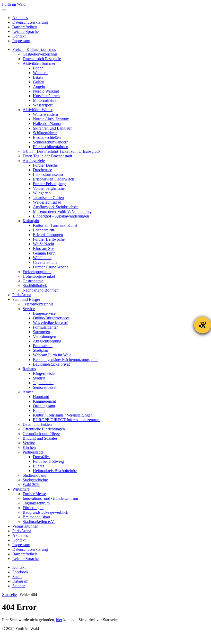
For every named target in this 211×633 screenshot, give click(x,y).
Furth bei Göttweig (48, 461)
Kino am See (43, 248)
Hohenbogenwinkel (39, 276)
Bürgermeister (44, 373)
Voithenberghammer (49, 188)
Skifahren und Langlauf (52, 128)
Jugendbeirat (43, 383)
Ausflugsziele (34, 160)
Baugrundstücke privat (51, 364)
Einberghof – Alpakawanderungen (61, 216)
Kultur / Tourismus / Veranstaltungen (63, 415)
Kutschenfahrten (46, 96)
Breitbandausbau (36, 517)
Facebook (20, 572)
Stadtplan (40, 350)
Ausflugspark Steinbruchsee (55, 207)
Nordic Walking (46, 91)
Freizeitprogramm (37, 271)
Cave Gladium (45, 262)
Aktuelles (20, 17)
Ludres (38, 466)
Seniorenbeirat (44, 387)
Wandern (40, 72)
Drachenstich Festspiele (42, 59)
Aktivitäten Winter (37, 109)
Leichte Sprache (25, 31)
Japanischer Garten (48, 197)
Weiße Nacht (43, 244)
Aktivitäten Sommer (39, 63)
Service (29, 308)
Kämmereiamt (44, 401)
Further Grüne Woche (50, 267)
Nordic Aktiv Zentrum (51, 119)
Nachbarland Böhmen (40, 290)
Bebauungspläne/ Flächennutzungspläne (65, 359)
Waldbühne (42, 258)
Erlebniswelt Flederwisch (53, 179)
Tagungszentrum (36, 503)
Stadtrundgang (34, 475)
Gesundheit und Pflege (41, 433)
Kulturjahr (31, 221)
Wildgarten (42, 193)
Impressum (21, 41)
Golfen (38, 82)
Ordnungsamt (44, 406)
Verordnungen (44, 336)
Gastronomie (33, 281)
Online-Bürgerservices (51, 318)
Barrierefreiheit (24, 27)
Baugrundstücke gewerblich (45, 512)
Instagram (20, 581)
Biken (38, 77)
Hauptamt (41, 396)
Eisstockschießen (47, 137)
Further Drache (45, 165)
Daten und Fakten (37, 424)
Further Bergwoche (49, 239)
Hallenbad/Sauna (47, 123)
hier (59, 620)
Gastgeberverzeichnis (40, 54)
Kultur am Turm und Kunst (55, 225)
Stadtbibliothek (35, 285)
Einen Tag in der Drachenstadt (47, 156)
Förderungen (33, 507)
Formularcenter (45, 327)
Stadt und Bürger (26, 299)
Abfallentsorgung (47, 341)
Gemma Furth (44, 253)
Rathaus (29, 369)
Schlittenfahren (45, 133)
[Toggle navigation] (4, 10)
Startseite (9, 594)
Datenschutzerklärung (30, 22)
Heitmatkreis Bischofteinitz (55, 470)
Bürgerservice (44, 313)
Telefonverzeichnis (38, 304)
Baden (38, 68)
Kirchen (29, 447)
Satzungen (41, 332)
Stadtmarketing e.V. (39, 521)
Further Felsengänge (49, 184)
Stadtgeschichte (35, 480)
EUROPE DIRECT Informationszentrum (66, 420)
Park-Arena (21, 295)
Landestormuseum (48, 174)
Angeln (39, 86)
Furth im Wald (13, 4)
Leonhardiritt (43, 230)
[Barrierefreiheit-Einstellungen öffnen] (202, 324)
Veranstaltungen (25, 526)
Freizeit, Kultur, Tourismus (34, 49)
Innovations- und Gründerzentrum (50, 498)
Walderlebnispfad (47, 202)
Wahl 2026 (31, 484)
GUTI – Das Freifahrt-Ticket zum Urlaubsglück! (62, 151)
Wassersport (42, 105)
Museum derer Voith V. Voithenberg (62, 211)
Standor (18, 586)
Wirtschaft (20, 489)
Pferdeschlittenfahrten (50, 146)
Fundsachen (42, 345)
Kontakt (18, 36)
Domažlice (41, 457)
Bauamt (39, 410)
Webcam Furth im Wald (52, 355)
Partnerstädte (33, 452)
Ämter (28, 392)
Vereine (29, 443)
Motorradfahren (45, 100)
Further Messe (34, 494)
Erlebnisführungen (48, 234)
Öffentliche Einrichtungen (44, 429)
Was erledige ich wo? (50, 322)
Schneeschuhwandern (50, 142)
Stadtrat (39, 378)
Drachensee (42, 170)
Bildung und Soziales (40, 438)
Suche (17, 576)
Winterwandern (45, 114)
